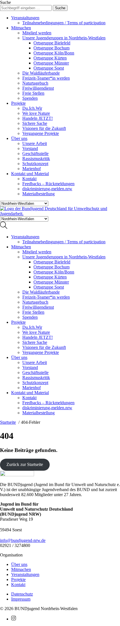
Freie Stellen (33, 93)
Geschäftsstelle (35, 153)
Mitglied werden (36, 32)
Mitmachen (21, 27)
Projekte (18, 103)
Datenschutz (22, 594)
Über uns (19, 138)
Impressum (20, 599)
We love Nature (36, 113)
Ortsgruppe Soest (48, 68)
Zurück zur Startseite (24, 464)
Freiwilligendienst (38, 88)
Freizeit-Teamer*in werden (46, 78)
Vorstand (30, 148)
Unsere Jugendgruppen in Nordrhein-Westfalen (63, 37)
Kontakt (29, 178)
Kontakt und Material (30, 173)
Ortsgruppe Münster (51, 63)
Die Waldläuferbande (41, 73)
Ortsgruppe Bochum (51, 48)
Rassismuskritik (36, 158)
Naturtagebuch (35, 83)
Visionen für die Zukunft (44, 128)
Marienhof (31, 168)
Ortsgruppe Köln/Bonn (53, 53)
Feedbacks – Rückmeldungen (48, 183)
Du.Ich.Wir (32, 108)
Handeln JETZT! (37, 118)
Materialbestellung (38, 193)
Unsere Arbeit (34, 143)
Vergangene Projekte (40, 133)
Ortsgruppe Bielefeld (51, 43)
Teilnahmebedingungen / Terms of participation (63, 22)
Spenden (30, 98)
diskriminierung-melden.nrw (47, 188)
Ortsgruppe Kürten (50, 58)
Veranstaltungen (25, 17)
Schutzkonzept (35, 163)
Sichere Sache (34, 123)
